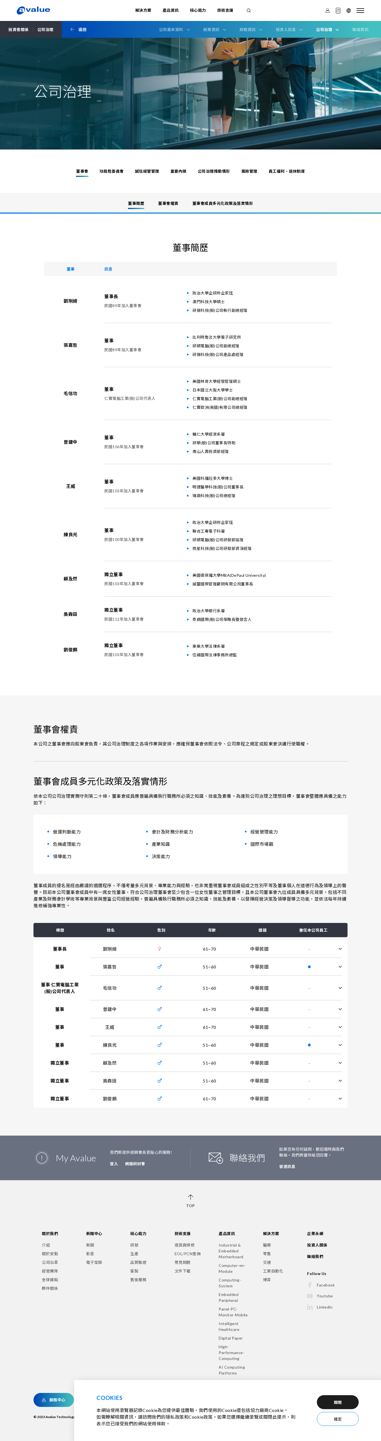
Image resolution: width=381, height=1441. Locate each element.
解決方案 (143, 10)
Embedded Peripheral (228, 1297)
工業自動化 (273, 1271)
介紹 (46, 1245)
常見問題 (183, 1262)
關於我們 (50, 1233)
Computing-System (230, 1283)
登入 (114, 1163)
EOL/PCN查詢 (188, 1253)
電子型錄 (94, 1262)
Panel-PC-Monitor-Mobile (233, 1312)
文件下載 (183, 1271)
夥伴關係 (50, 1288)
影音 (90, 1253)
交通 (267, 1262)
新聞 (90, 1245)
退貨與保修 (185, 1245)
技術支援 (225, 10)
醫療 (267, 1245)
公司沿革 (50, 1262)
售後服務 (138, 1279)
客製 (134, 1271)
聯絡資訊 (360, 29)
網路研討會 (135, 1163)
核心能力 (198, 10)
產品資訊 (171, 10)
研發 (134, 1245)
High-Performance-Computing (231, 1352)
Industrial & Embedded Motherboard (231, 1251)
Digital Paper (231, 1338)
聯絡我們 (315, 1256)
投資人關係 (317, 1245)
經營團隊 (50, 1271)
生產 (134, 1253)
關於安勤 (50, 1253)
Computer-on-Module (232, 1268)
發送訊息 (287, 1166)
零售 (267, 1253)
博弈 (267, 1279)
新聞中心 (94, 1233)
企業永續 (315, 1233)
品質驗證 (138, 1262)
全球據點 (50, 1279)
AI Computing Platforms (232, 1370)
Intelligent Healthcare (229, 1326)
